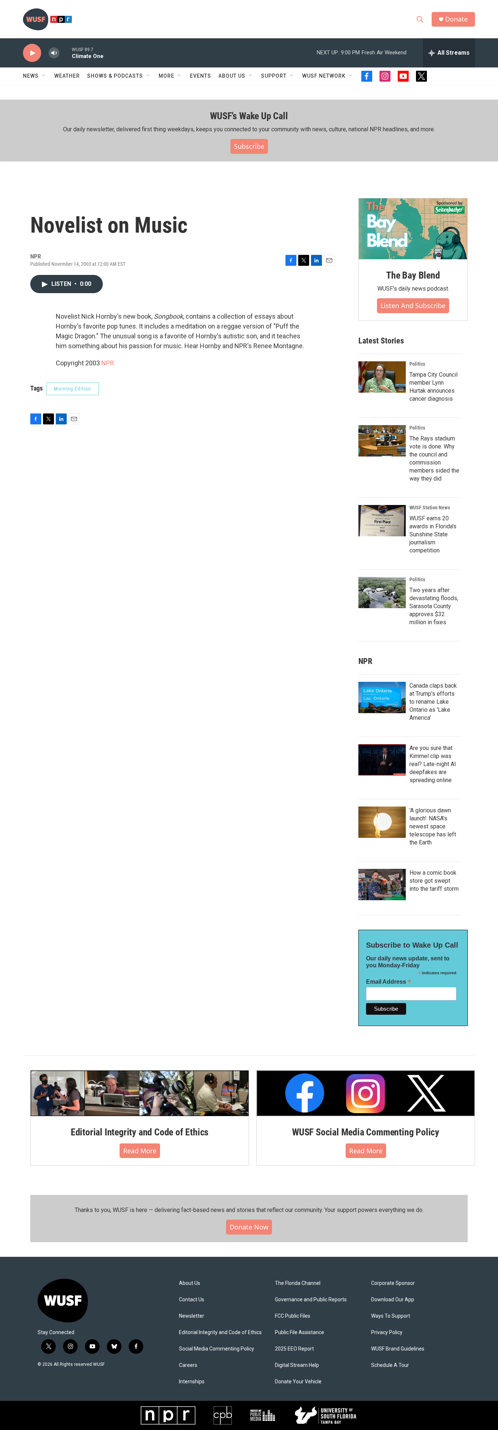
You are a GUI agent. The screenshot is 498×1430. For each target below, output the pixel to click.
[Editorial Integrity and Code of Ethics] (140, 1093)
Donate (456, 19)
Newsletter (191, 1316)
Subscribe (249, 146)
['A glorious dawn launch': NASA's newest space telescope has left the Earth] (382, 822)
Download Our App (392, 1299)
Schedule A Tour (390, 1365)
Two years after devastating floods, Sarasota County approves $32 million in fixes (433, 606)
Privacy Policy (386, 1332)
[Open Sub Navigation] (44, 76)
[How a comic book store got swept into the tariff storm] (382, 884)
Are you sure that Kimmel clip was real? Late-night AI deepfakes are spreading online (432, 764)
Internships (192, 1381)
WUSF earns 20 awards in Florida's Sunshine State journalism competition (432, 534)
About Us (189, 1283)
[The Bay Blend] (413, 229)
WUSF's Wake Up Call (249, 115)
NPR (107, 363)
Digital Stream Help (297, 1365)
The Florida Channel (297, 1283)
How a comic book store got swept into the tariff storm (434, 880)
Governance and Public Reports (311, 1299)
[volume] (54, 53)
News (31, 76)
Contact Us (191, 1299)
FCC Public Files (292, 1316)
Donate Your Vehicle (298, 1381)
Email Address (388, 982)
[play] (32, 53)
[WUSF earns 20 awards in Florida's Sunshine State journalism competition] (382, 520)
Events (200, 76)
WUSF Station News (429, 507)
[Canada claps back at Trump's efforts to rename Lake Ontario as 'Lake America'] (382, 697)
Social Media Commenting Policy (216, 1349)
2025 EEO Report (294, 1349)
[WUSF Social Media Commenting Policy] (366, 1093)
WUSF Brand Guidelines (397, 1349)
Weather (67, 76)
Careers (188, 1365)
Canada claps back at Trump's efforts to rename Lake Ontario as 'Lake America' (433, 701)
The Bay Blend (413, 275)
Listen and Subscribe (413, 305)
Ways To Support (390, 1316)
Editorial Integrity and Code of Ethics (140, 1132)
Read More (139, 1150)
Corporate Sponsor (393, 1283)
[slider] (66, 53)
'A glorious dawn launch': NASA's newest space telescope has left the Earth (432, 826)
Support (274, 76)
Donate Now (249, 1227)
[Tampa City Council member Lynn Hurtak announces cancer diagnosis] (382, 377)
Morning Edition (72, 389)
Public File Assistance (299, 1332)
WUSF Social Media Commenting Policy (365, 1132)
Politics (417, 364)
